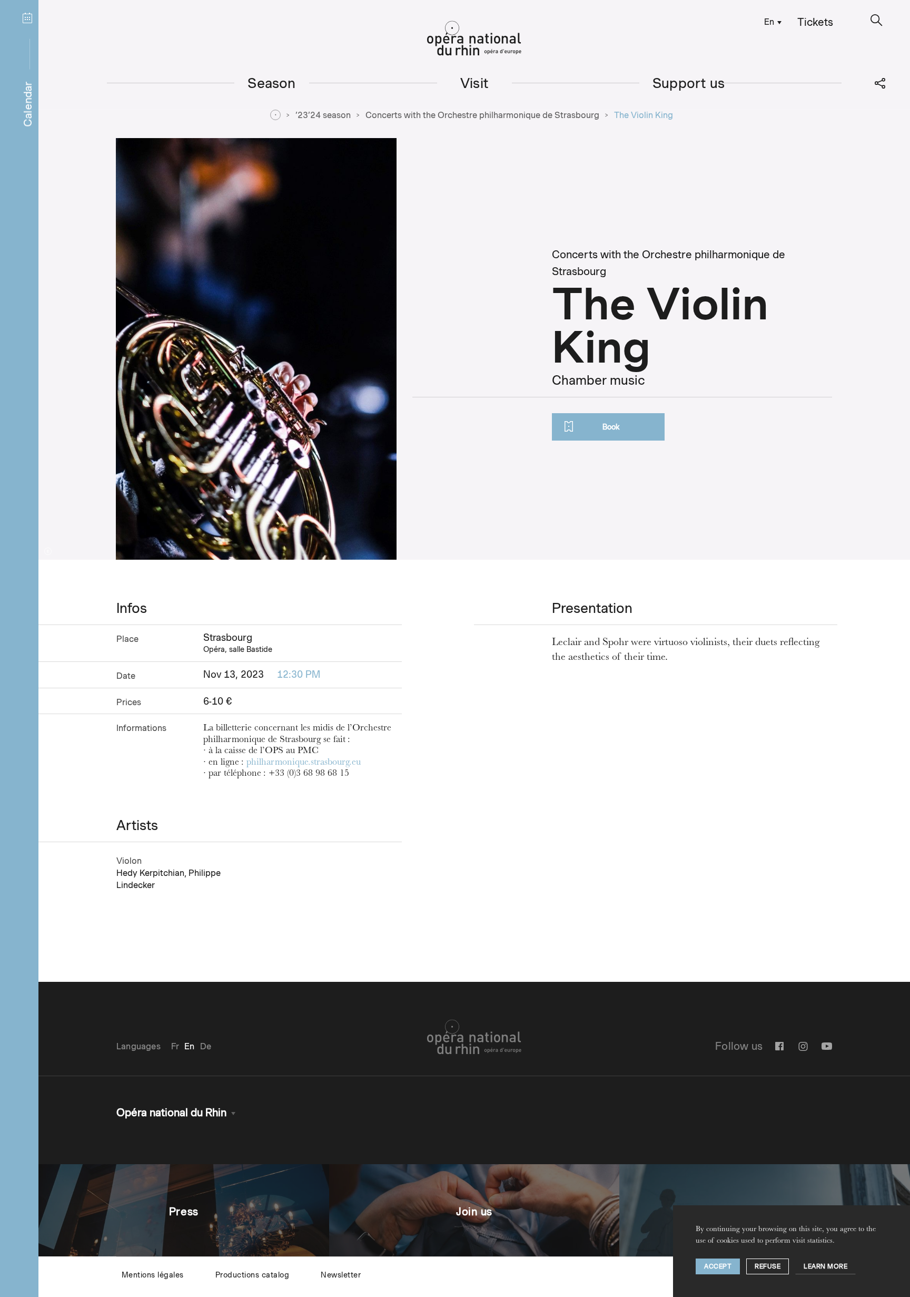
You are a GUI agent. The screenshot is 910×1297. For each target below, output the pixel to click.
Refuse (767, 1266)
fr (175, 1046)
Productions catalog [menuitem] (252, 1275)
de (205, 1046)
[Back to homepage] (474, 38)
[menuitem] (771, 21)
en (769, 22)
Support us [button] (688, 83)
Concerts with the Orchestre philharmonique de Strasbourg (482, 115)
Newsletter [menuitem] (341, 1275)
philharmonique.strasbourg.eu (303, 763)
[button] (876, 20)
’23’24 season (323, 115)
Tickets (815, 22)
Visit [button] (474, 83)
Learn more (825, 1266)
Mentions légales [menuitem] (153, 1275)
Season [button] (271, 83)
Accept (717, 1266)
